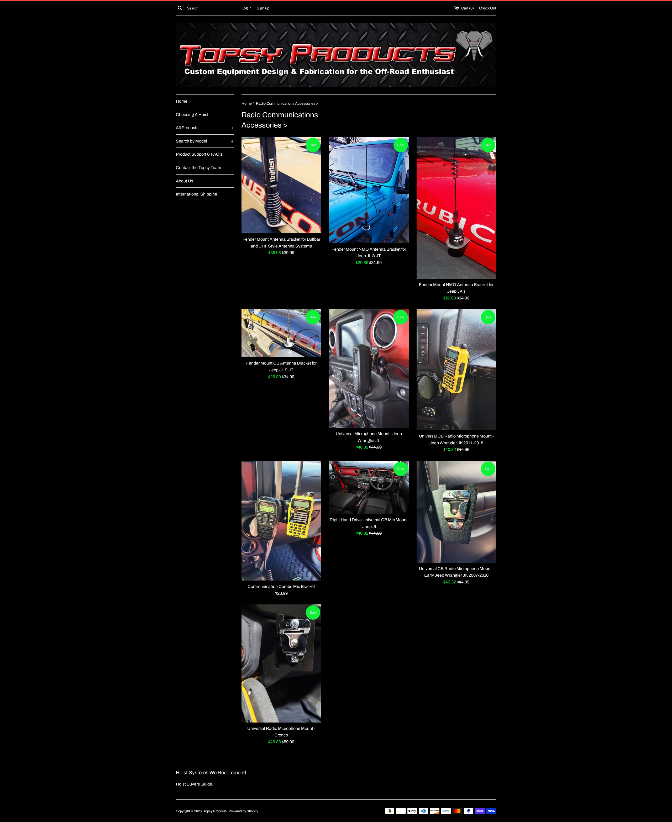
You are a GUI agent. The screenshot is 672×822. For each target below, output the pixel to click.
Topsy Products (215, 811)
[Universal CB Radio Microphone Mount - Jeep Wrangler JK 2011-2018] (456, 369)
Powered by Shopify (243, 811)
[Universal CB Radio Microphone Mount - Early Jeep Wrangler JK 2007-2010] (456, 512)
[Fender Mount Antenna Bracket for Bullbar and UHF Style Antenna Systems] (281, 185)
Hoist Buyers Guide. (194, 784)
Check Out (487, 8)
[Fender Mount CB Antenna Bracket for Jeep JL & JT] (281, 333)
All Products (205, 127)
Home (181, 101)
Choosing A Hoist (192, 114)
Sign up (263, 8)
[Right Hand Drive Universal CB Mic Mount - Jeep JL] (368, 487)
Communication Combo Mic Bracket (281, 586)
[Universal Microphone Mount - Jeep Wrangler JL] (368, 368)
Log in (246, 8)
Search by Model (205, 141)
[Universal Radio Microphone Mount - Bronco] (281, 663)
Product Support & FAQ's (199, 154)
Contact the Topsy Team (198, 167)
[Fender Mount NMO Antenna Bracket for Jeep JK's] (456, 207)
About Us (184, 181)
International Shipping (196, 194)
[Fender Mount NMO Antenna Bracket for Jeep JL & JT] (368, 190)
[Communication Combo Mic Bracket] (281, 521)
